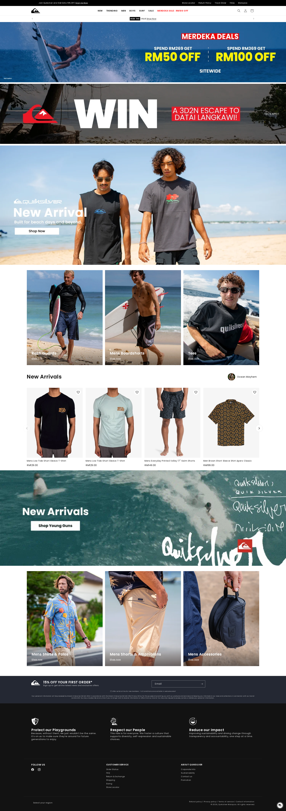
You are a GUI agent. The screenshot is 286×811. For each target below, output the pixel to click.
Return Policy (205, 3)
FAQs (232, 3)
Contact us (186, 776)
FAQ (108, 773)
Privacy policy (210, 801)
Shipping (110, 780)
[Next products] (259, 428)
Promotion (186, 780)
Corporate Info (188, 769)
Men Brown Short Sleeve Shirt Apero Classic (227, 460)
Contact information (245, 801)
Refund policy (195, 801)
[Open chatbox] (280, 805)
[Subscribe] (202, 683)
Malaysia (242, 3)
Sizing (109, 784)
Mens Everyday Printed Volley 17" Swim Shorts (169, 460)
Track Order (220, 3)
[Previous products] (26, 428)
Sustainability (188, 773)
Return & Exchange (115, 776)
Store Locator (188, 3)
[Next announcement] (253, 18)
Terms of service (226, 801)
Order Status (112, 769)
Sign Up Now (82, 3)
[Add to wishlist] (78, 392)
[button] (111, 11)
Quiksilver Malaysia (227, 804)
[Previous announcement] (32, 18)
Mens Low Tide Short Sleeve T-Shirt (46, 460)
